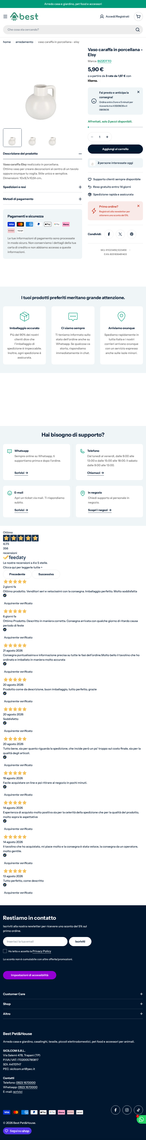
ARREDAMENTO (24, 42)
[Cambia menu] (5, 16)
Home (7, 42)
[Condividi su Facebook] (108, 234)
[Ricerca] (137, 29)
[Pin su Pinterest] (131, 234)
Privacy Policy (42, 951)
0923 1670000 (26, 1082)
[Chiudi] (138, 92)
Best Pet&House (24, 1123)
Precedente (17, 574)
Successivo (46, 574)
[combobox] (73, 29)
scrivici (17, 1091)
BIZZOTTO (104, 61)
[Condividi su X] (120, 234)
